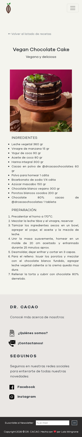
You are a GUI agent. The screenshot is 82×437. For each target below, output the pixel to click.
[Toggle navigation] (73, 8)
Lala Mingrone (69, 431)
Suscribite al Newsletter (19, 423)
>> (74, 423)
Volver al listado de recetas (31, 34)
